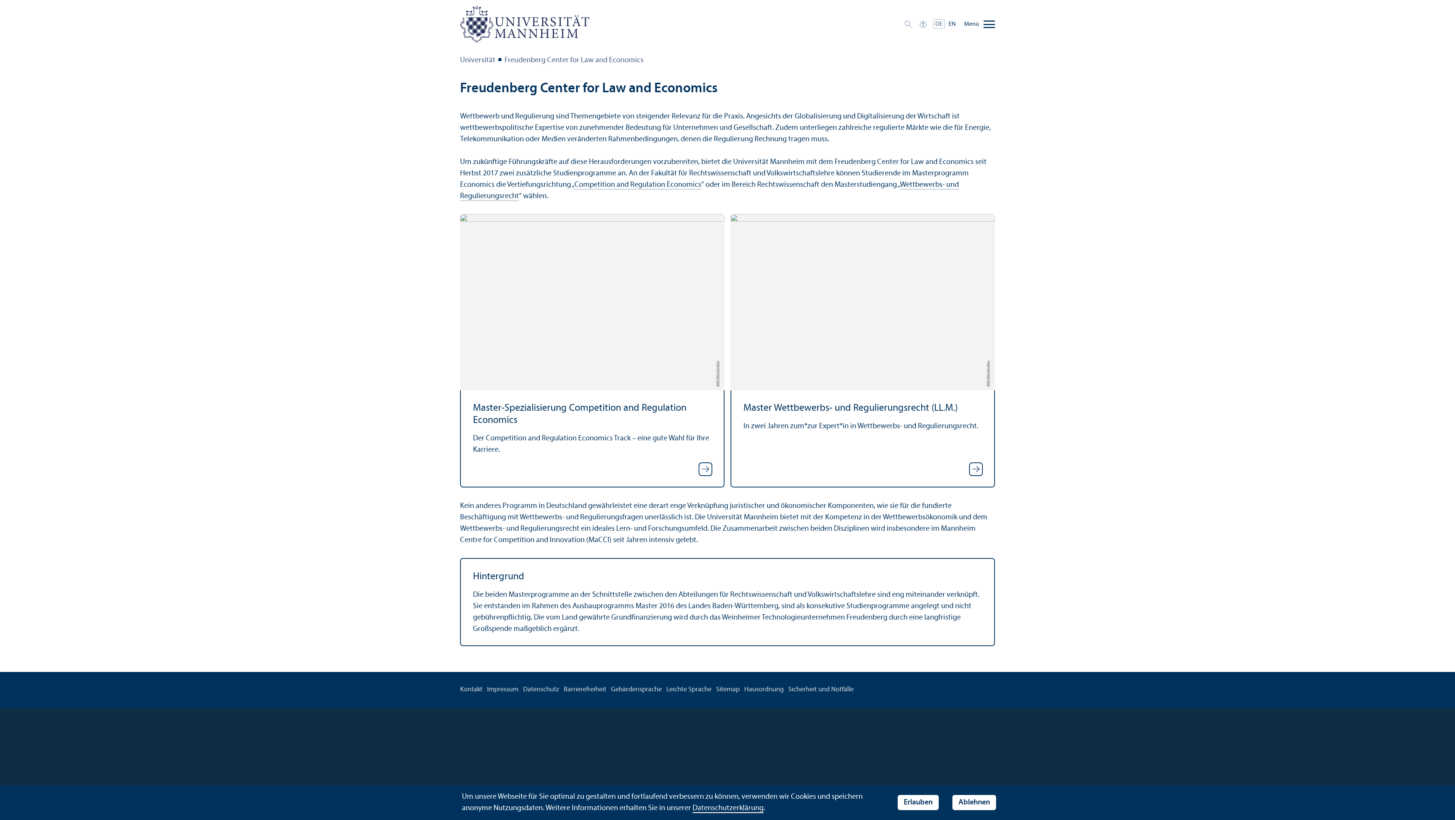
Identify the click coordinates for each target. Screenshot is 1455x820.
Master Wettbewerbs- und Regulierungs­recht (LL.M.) (850, 408)
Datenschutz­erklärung (728, 808)
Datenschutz (541, 689)
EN (952, 24)
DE (939, 24)
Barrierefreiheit (585, 689)
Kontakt (471, 689)
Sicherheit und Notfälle (821, 689)
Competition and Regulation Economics (637, 185)
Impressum (503, 689)
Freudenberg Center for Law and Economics (574, 60)
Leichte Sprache (689, 689)
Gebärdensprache (636, 689)
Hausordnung (764, 689)
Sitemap (728, 689)
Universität (477, 60)
